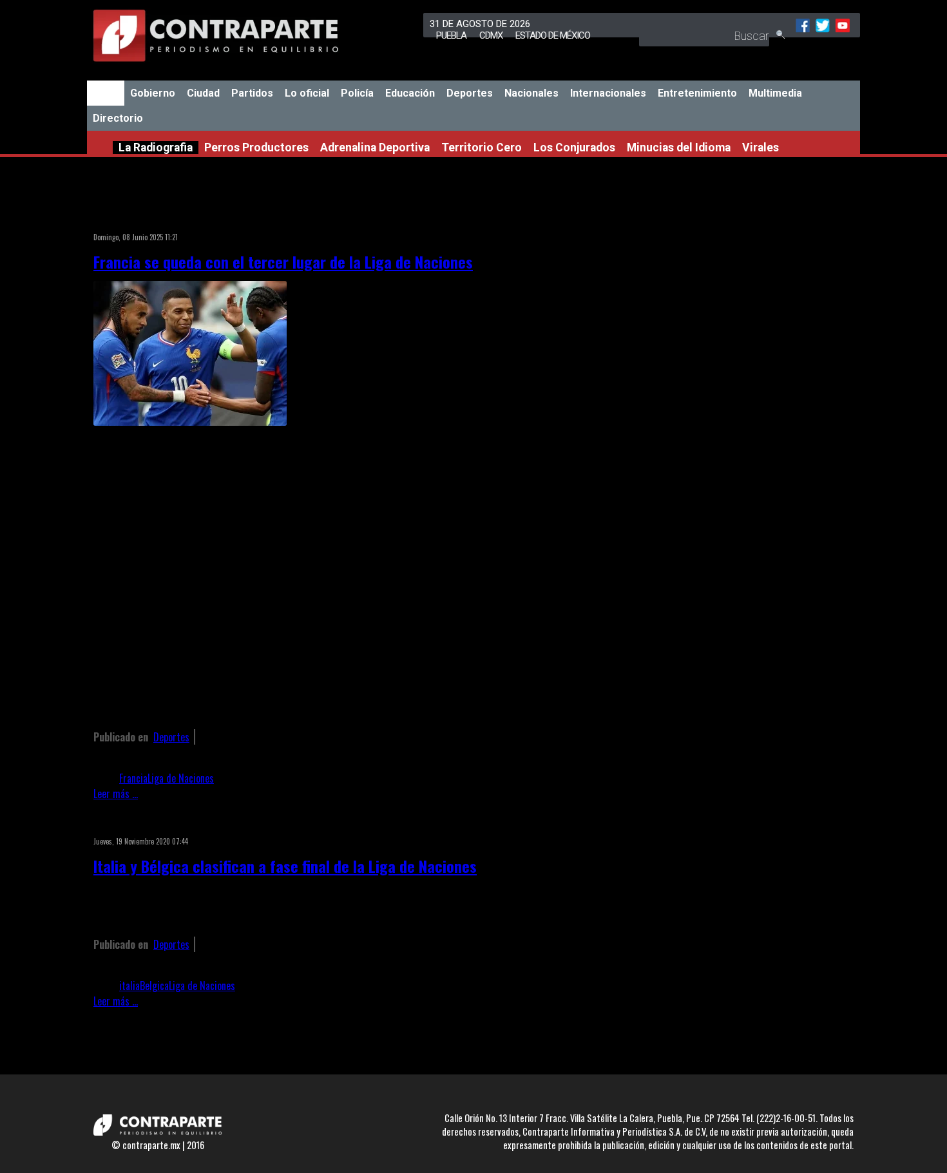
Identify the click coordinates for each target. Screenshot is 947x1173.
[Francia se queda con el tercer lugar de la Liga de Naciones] (190, 421)
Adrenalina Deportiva (375, 147)
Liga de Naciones (181, 778)
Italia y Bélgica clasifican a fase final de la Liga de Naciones (285, 865)
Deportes (469, 93)
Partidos (252, 93)
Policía (357, 93)
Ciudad (203, 93)
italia (129, 985)
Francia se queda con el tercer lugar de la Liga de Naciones (283, 261)
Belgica (154, 985)
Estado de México (552, 35)
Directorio (118, 118)
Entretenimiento (697, 93)
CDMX (490, 35)
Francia (133, 778)
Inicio (106, 93)
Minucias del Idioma (679, 147)
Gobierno (152, 93)
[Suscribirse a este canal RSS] (643, 220)
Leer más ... (115, 793)
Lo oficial (307, 93)
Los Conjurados (574, 147)
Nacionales (531, 93)
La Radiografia (156, 147)
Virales (760, 147)
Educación (410, 93)
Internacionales (608, 93)
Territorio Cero (481, 147)
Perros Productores (256, 147)
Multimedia (775, 93)
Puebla (451, 35)
